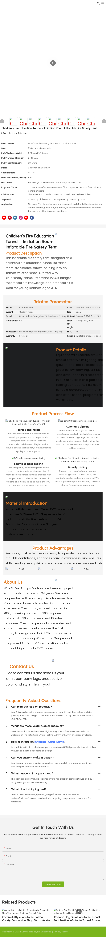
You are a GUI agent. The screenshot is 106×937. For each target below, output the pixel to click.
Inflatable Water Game (49, 741)
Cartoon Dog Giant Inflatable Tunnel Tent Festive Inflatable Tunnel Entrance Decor (78, 918)
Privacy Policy (60, 931)
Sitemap (47, 931)
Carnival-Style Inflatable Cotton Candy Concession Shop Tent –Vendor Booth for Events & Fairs (26, 918)
